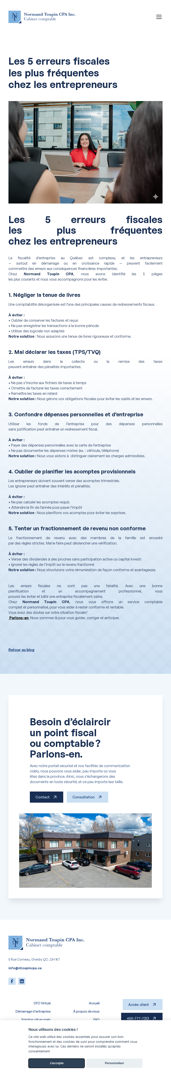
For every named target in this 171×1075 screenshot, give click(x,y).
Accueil (94, 1003)
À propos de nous (86, 1011)
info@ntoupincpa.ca (25, 968)
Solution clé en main (36, 1019)
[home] (41, 17)
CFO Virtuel (42, 1003)
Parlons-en (18, 618)
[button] (158, 17)
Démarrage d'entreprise (33, 1011)
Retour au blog (21, 650)
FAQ (97, 1019)
